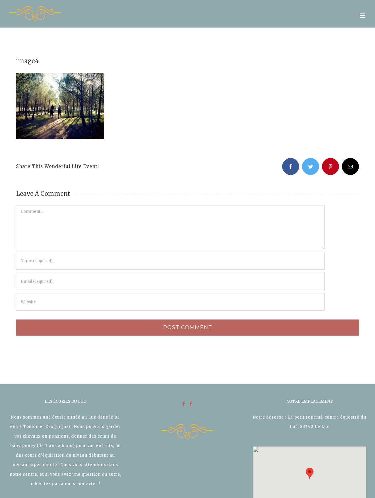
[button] (309, 473)
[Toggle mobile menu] (363, 16)
